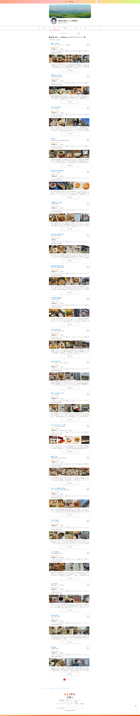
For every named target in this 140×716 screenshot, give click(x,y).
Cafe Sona (54, 520)
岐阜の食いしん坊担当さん (56, 688)
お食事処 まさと (55, 202)
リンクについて (76, 700)
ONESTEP (54, 615)
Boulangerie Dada (56, 170)
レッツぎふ (42, 688)
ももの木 (53, 583)
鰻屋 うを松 (54, 43)
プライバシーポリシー (60, 703)
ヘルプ (71, 701)
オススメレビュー (54, 28)
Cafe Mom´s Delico (56, 234)
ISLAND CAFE (55, 107)
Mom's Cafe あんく (56, 393)
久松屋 (53, 647)
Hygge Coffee (55, 361)
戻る (41, 1)
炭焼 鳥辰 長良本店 (56, 266)
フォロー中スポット (65, 28)
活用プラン (68, 700)
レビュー (48, 688)
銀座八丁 (53, 456)
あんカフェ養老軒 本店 (57, 488)
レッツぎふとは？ (64, 701)
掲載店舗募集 (62, 700)
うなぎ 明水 (54, 551)
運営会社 (82, 703)
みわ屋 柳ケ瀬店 (55, 297)
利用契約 (76, 701)
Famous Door (55, 329)
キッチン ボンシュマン (57, 424)
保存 (88, 44)
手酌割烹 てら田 (55, 75)
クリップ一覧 (135, 706)
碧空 (52, 138)
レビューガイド (70, 703)
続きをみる (70, 70)
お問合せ (77, 703)
